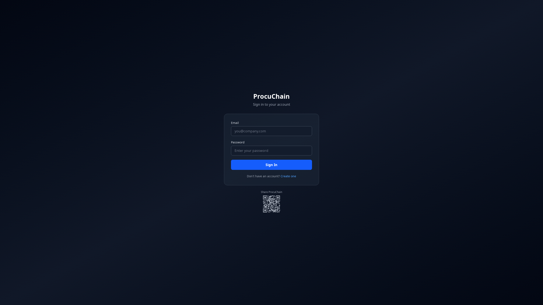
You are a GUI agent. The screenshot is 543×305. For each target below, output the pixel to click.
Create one (288, 176)
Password (238, 142)
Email (235, 123)
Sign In (271, 164)
